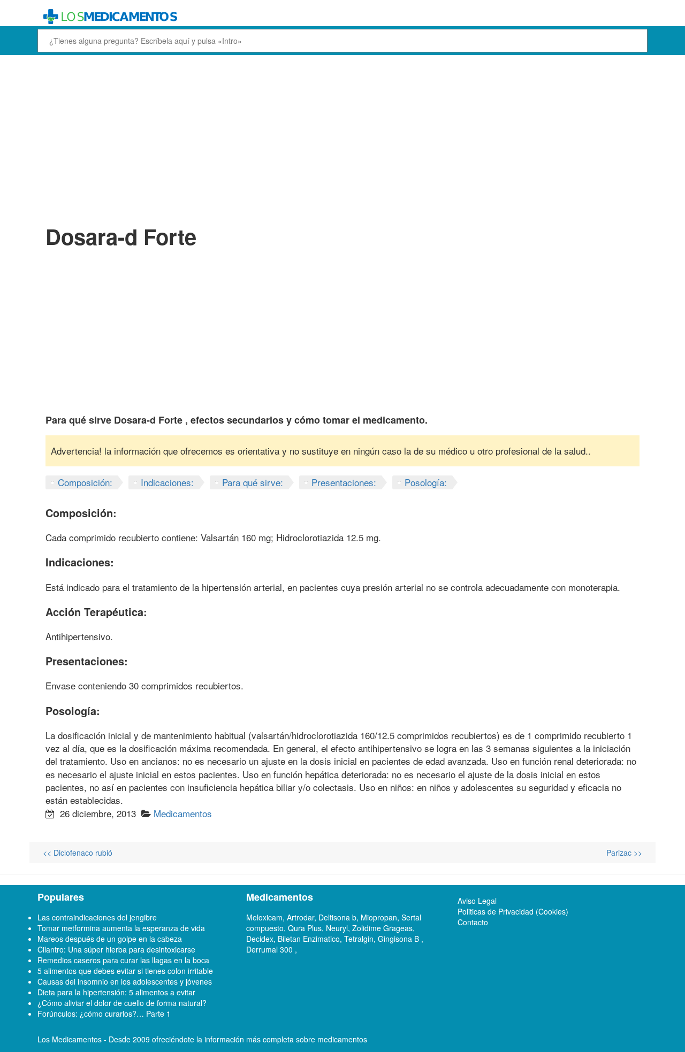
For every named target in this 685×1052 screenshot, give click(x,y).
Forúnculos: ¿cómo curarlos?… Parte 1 (104, 1013)
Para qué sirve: (252, 482)
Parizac (624, 852)
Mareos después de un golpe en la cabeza (109, 938)
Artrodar (300, 917)
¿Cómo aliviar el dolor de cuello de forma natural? (122, 1002)
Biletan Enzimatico (309, 938)
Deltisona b (337, 917)
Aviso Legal (477, 900)
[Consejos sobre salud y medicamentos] (264, 16)
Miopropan (379, 917)
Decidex (259, 938)
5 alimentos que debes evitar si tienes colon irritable (125, 970)
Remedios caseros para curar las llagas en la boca (123, 960)
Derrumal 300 (270, 949)
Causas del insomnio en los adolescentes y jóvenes (124, 981)
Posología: (426, 482)
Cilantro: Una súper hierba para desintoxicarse (116, 949)
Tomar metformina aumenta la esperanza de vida (121, 928)
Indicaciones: (167, 482)
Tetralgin (359, 938)
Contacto (473, 922)
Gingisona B (399, 938)
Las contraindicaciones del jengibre (97, 917)
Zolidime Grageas (382, 928)
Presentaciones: (343, 482)
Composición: (85, 482)
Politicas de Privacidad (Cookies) (513, 911)
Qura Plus (305, 928)
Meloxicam (264, 917)
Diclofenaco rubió (77, 852)
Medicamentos (183, 813)
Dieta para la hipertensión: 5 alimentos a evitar (116, 992)
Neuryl (337, 928)
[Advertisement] (342, 138)
